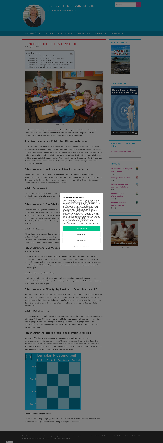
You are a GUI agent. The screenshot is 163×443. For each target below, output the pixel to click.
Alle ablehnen (81, 234)
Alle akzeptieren (81, 228)
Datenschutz (77, 247)
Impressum (86, 247)
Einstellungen (81, 240)
